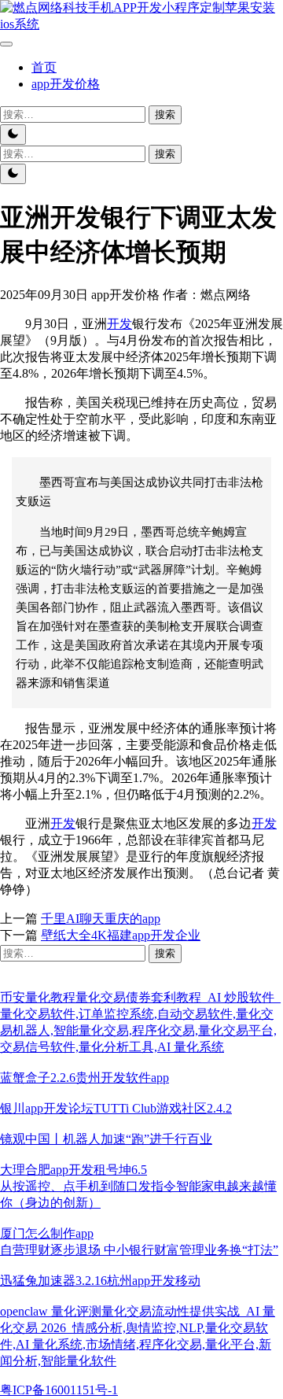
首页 (44, 67)
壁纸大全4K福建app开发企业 (120, 935)
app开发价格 (65, 83)
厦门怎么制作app (47, 1233)
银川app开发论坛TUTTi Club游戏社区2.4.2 (116, 1108)
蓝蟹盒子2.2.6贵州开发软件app (84, 1077)
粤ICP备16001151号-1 (59, 1390)
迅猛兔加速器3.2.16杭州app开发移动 (100, 1280)
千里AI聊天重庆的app (100, 918)
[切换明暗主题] (13, 134)
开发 (119, 323)
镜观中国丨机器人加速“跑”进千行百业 (106, 1139)
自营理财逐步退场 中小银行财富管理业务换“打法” (139, 1250)
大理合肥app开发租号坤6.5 (73, 1169)
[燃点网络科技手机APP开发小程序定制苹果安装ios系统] (141, 24)
